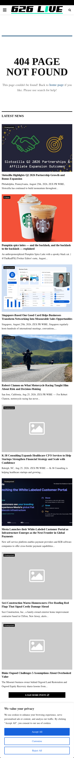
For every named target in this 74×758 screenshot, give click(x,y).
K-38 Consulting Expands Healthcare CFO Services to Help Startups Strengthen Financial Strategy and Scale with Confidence (36, 459)
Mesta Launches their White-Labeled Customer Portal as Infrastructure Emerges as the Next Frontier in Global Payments (35, 533)
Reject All (37, 750)
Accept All (37, 731)
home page (56, 84)
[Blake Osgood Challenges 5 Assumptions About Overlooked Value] (37, 646)
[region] (37, 730)
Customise (37, 741)
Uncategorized (9, 127)
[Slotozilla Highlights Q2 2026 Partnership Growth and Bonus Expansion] (37, 148)
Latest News (13, 116)
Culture (6, 197)
